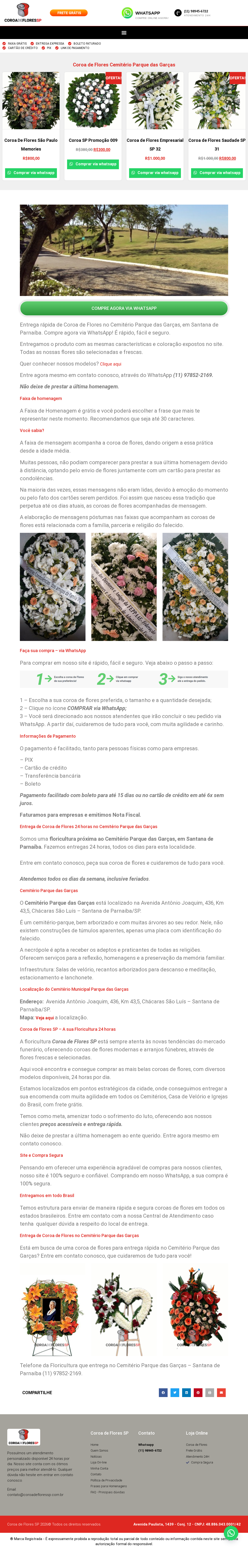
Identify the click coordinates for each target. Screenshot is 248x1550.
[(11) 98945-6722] (178, 12)
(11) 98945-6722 (196, 11)
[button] (124, 33)
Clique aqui (110, 364)
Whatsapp (147, 13)
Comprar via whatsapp (33, 172)
